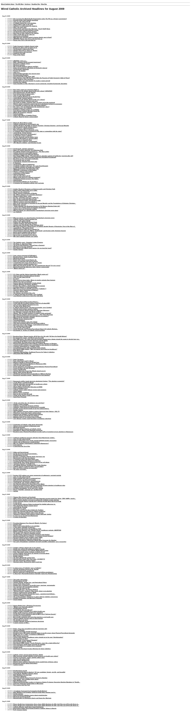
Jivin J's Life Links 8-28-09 (21, 95)
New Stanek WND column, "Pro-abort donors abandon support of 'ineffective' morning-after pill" (43, 156)
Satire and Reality (19, 630)
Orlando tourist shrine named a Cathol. (25, 309)
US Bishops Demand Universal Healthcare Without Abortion (32, 373)
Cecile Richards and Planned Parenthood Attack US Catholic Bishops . (35, 329)
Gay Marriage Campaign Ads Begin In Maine (27, 311)
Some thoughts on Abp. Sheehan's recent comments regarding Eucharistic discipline (40, 83)
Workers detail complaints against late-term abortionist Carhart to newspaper (37, 104)
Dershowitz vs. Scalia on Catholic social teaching (29, 330)
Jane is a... (16, 72)
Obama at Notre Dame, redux (22, 196)
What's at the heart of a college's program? (26, 177)
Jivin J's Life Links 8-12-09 (21, 477)
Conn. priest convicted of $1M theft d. (25, 255)
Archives (27, 4)
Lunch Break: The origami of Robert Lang (26, 482)
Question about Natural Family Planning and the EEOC (30, 340)
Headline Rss (36, 4)
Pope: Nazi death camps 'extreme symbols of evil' (29, 552)
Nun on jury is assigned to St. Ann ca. (25, 235)
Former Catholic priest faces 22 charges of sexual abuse (31, 553)
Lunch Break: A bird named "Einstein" (25, 640)
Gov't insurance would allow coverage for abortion (29, 644)
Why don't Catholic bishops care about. (25, 236)
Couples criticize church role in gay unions (27, 547)
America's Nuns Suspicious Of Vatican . (25, 290)
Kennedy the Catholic (20, 82)
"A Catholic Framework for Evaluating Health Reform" (30, 691)
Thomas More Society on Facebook (24, 497)
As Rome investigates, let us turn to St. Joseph (28, 488)
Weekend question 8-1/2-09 (21, 696)
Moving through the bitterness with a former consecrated (31, 267)
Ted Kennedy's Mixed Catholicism (24, 164)
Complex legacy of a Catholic (22, 108)
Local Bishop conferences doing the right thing (28, 296)
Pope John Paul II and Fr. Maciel (23, 361)
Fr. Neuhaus (17, 163)
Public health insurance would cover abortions (28, 612)
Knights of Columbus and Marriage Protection (27, 598)
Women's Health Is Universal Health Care (26, 362)
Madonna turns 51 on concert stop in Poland (27, 417)
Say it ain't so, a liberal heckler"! (23, 128)
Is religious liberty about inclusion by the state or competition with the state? (37, 131)
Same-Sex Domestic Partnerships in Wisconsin (28, 683)
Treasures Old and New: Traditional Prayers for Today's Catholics (34, 352)
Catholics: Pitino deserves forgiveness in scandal (29, 407)
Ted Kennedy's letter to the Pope (23, 49)
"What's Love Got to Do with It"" (23, 607)
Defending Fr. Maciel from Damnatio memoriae (27, 430)
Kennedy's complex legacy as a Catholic (26, 109)
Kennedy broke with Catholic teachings (25, 20)
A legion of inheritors (20, 517)
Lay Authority (17, 212)
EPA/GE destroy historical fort (22, 319)
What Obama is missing (20, 636)
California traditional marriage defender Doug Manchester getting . (34, 437)
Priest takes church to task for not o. (24, 233)
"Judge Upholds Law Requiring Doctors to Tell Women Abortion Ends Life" (36, 206)
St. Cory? (16, 278)
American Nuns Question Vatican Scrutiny (26, 276)
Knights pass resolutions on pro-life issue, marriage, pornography (34, 585)
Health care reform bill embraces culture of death (28, 549)
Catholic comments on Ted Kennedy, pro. (26, 124)
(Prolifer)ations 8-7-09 (20, 581)
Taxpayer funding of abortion (22, 595)
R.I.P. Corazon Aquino (20, 709)
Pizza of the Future (19, 54)
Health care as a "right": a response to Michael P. (29, 634)
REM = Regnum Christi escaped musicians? (27, 62)
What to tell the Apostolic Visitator (24, 317)
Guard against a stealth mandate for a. (25, 264)
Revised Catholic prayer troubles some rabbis (27, 537)
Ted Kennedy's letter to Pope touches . (25, 31)
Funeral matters (18, 114)
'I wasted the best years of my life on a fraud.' (27, 262)
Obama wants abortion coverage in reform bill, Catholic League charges (36, 500)
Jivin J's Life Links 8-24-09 (21, 220)
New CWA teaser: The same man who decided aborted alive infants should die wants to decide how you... (46, 339)
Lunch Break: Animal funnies (22, 132)
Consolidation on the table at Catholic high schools (29, 347)
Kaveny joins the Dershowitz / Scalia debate (27, 283)
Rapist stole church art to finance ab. (25, 260)
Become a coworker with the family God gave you (29, 456)
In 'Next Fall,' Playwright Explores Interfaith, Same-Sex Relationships (35, 573)
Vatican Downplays (19, 174)
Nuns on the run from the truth (22, 394)
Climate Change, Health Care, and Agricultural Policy (30, 582)
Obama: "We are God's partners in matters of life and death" (32, 313)
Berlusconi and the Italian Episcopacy (25, 663)
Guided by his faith (19, 53)
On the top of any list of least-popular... (25, 453)
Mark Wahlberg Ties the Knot (22, 675)
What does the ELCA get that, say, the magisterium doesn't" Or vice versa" (37, 265)
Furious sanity (17, 647)
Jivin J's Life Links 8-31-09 (21, 21)
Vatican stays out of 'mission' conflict (25, 209)
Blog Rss (44, 4)
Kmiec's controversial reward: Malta (24, 592)
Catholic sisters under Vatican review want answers (29, 389)
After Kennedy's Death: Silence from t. (25, 127)
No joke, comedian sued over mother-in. (26, 197)
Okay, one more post (19, 27)
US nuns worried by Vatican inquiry (24, 560)
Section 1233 (17, 524)
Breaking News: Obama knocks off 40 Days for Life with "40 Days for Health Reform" (40, 336)
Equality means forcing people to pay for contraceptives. (31, 408)
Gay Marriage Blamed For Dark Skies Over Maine (29, 484)
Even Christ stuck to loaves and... (24, 94)
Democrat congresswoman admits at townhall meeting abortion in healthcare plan (39, 485)
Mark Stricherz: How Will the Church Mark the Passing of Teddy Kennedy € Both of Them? (41, 78)
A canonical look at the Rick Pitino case (26, 459)
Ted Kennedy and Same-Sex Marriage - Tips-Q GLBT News (31, 28)
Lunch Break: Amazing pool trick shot (25, 161)
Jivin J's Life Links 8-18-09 (21, 365)
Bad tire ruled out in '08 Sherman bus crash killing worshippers (33, 572)
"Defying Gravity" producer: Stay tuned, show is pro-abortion (32, 591)
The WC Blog (19, 4)
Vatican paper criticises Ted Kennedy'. (25, 141)
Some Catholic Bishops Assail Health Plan (26, 96)
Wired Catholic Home (7, 4)
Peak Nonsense (18, 350)
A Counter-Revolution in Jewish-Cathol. (25, 138)
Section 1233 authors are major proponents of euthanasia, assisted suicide (37, 475)
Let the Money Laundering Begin (23, 382)
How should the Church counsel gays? (25, 505)
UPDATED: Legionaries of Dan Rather (25, 170)
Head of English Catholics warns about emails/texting (30, 695)
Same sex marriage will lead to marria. (25, 261)
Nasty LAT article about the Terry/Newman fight (28, 150)
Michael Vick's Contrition (21, 392)
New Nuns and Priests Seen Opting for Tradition (28, 510)
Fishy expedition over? (20, 388)
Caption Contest (18, 664)
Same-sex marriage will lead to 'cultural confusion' (29, 511)
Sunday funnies (18, 249)
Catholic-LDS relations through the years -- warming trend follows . (34, 594)
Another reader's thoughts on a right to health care (29, 611)
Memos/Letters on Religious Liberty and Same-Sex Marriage (32, 698)
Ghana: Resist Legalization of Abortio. (25, 193)
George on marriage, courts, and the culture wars (29, 657)
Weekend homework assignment (23, 570)
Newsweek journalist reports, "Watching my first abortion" (31, 375)
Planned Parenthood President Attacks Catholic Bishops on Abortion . (35, 343)
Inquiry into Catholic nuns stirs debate (25, 322)
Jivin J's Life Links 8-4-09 (21, 659)
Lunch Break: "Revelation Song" (23, 228)
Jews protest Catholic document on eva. (26, 304)
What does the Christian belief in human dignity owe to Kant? (32, 37)
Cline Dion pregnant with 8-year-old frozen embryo (29, 323)
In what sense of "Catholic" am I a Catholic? (27, 568)
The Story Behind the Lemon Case (24, 557)
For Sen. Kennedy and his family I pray (25, 137)
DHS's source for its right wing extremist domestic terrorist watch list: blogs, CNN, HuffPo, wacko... (44, 498)
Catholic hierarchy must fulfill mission (25, 153)
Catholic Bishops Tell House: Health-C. (25, 284)
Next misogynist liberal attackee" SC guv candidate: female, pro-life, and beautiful (39, 672)
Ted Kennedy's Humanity (21, 69)
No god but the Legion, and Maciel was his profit (28, 337)
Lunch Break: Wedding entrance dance (25, 673)
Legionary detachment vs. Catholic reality (26, 346)
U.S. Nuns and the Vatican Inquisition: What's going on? (30, 274)
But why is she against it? (21, 192)
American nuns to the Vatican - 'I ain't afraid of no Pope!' (30, 324)
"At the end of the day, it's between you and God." (29, 403)
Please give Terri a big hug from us (24, 40)
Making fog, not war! (19, 204)
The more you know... (20, 469)
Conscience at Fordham (20, 36)
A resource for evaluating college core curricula (28, 183)
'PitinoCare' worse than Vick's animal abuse (27, 413)
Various (15, 491)
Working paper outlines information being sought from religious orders (35, 662)
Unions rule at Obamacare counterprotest (26, 442)
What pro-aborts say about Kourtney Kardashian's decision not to (33, 218)
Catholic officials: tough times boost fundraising (28, 707)
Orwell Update (17, 599)
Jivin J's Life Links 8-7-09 (21, 588)
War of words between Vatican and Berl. (25, 66)
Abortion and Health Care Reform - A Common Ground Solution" (33, 536)
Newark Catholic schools (21, 554)
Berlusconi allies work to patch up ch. (25, 47)
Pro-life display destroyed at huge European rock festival (31, 534)
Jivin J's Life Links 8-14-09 (21, 439)
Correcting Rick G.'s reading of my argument (27, 646)
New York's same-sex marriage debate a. (26, 89)
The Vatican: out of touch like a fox (24, 293)
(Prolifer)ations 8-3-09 (20, 670)
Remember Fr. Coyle (19, 508)
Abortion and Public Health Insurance (25, 631)
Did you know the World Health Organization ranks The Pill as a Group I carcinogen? (40, 18)
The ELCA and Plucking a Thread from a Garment (28, 245)
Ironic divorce (17, 445)
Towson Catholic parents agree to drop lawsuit (28, 618)
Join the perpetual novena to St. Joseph (25, 569)
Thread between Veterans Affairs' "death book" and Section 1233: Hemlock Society (39, 230)
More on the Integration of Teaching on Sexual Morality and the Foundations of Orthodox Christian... (44, 203)
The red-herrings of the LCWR (22, 326)
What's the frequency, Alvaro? (22, 112)
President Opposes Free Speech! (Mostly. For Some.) (30, 523)
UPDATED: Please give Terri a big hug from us (27, 39)
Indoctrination (17, 180)
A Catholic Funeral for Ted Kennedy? (24, 134)
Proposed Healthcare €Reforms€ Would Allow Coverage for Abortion (34, 540)
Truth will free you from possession (24, 479)
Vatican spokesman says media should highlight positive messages (35, 440)
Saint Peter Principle (19, 397)
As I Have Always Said (20, 291)
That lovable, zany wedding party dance (25, 679)
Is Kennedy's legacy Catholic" (22, 135)
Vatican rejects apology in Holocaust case (26, 426)
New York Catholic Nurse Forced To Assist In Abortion (30, 678)
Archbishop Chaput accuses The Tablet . (26, 178)
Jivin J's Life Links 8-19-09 (21, 327)
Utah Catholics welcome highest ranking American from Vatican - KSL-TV (36, 411)
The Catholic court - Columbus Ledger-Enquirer (28, 242)
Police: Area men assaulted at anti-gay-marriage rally (30, 628)
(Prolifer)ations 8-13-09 (20, 455)
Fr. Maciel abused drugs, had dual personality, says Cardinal (32, 307)
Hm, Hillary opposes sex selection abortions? (27, 194)
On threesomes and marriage (22, 52)
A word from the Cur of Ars (21, 446)
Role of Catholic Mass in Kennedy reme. (26, 130)
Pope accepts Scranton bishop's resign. (26, 30)
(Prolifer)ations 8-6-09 (20, 608)
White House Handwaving (21, 660)
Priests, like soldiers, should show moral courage (29, 286)
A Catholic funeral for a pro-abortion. (24, 23)
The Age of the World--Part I (22, 306)
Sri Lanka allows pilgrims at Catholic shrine (27, 429)
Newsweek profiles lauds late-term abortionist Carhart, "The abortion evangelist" (38, 381)
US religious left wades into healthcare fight (27, 528)
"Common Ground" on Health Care (24, 463)
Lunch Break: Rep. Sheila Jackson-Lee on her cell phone (31, 462)
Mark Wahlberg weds (20, 680)
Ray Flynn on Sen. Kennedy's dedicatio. (25, 158)
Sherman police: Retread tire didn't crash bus (27, 562)
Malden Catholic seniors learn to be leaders (27, 531)
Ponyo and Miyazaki (19, 369)
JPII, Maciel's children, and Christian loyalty (27, 142)
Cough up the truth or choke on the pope (26, 395)
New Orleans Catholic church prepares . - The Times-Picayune (33, 314)
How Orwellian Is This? (20, 638)
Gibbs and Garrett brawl (20, 452)
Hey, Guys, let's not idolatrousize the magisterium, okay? (31, 106)
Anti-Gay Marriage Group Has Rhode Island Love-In (29, 371)
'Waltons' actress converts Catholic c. (25, 202)
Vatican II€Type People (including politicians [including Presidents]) (34, 157)
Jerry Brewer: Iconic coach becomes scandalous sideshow (32, 418)
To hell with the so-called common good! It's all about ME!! (31, 303)
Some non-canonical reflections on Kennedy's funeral (30, 68)
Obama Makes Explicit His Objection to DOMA (27, 387)
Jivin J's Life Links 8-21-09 (21, 277)
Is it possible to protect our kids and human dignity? (29, 105)
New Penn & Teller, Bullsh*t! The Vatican (26, 33)
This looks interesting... (20, 579)
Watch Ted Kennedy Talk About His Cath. (26, 168)
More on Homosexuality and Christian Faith (27, 200)
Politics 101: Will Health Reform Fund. (25, 222)
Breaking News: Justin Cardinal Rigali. (25, 257)
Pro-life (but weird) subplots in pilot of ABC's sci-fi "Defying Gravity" (34, 614)
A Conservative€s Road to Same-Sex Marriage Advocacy (31, 310)
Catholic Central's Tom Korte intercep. (25, 223)
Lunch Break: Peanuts (20, 507)
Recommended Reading (20, 75)
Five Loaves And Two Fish (21, 685)
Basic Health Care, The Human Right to (25, 589)
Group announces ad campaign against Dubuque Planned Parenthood (35, 366)
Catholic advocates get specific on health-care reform (30, 384)
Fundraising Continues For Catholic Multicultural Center (30, 550)
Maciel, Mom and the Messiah (22, 372)
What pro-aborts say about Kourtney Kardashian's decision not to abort (35, 210)
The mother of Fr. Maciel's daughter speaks (27, 533)
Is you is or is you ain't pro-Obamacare (25, 515)
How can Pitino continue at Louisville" (25, 468)
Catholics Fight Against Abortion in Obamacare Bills (29, 363)
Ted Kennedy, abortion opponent (23, 148)
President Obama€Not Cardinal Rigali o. (25, 301)
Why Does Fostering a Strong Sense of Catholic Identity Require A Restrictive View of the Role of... (44, 226)
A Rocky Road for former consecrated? (25, 116)
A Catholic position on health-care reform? (26, 167)
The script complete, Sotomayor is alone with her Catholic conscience (35, 596)
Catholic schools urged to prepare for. (25, 219)
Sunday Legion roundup (20, 404)
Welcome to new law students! (22, 246)
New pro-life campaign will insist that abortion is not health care (33, 617)
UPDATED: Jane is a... (20, 60)
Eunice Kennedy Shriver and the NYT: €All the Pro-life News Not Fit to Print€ (37, 501)
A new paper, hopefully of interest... (24, 527)
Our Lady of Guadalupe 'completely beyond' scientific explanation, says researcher (39, 541)
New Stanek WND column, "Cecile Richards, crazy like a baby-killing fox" (36, 643)
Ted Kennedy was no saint (21, 160)
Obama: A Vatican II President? (23, 171)
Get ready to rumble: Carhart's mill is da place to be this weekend (34, 102)
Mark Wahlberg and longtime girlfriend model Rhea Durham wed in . (34, 692)
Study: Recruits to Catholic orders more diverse (28, 513)
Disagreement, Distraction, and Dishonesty (26, 481)
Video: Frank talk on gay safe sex (24, 34)
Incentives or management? (22, 615)
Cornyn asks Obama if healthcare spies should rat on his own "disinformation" (38, 637)
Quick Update (17, 391)
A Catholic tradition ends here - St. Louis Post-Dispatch (30, 166)
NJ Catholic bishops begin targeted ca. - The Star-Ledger (31, 151)
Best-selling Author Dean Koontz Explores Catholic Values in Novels (34, 708)
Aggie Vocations (18, 359)
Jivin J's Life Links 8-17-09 (21, 385)
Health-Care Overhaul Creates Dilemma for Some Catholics (32, 648)
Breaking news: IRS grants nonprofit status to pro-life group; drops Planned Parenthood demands (44, 633)
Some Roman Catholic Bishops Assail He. (26, 111)
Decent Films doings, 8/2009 (22, 641)
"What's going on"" (19, 268)
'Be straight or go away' (20, 620)
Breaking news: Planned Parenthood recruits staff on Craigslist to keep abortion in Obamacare (43, 431)
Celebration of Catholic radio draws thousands (28, 424)
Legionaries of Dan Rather (21, 173)
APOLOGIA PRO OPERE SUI (22, 353)
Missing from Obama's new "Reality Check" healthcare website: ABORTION (37, 530)
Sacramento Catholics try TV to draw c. (25, 181)
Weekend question (19, 65)
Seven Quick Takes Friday (21, 584)
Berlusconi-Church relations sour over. (25, 101)
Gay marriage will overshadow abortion (25, 586)
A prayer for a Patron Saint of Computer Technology (29, 207)
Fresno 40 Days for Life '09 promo (24, 368)
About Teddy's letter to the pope (23, 24)
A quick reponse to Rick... (21, 622)
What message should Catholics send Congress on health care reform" (35, 656)
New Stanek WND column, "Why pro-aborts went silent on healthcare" (35, 349)
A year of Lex (17, 503)
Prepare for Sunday (19, 70)
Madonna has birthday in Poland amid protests (28, 414)
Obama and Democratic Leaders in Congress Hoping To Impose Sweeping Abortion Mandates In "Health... (46, 682)
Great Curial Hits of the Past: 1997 (24, 76)
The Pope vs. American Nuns (22, 244)
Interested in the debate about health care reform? (29, 99)
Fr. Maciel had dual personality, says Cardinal (27, 294)
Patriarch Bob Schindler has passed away (26, 73)
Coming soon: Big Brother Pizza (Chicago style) (28, 225)
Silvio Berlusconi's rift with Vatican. (24, 92)
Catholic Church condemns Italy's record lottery (28, 466)
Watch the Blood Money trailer (22, 122)
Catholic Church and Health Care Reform (26, 415)
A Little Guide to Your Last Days (23, 79)
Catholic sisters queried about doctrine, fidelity (28, 654)
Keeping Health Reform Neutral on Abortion (26, 461)
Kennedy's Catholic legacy (21, 63)
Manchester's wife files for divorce (24, 458)
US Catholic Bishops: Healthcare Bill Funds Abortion (29, 465)
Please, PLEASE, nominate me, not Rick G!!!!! (27, 489)
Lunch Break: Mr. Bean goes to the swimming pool (29, 342)
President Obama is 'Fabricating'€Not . (25, 287)
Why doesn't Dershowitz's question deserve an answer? (31, 316)
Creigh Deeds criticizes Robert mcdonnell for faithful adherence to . (34, 504)
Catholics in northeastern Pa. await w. (25, 26)
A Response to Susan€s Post (22, 140)
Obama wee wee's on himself (22, 281)
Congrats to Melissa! (19, 676)
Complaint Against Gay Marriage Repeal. (26, 154)
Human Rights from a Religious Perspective (27, 605)
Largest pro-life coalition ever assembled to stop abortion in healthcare (35, 345)
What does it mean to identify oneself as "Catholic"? (29, 288)
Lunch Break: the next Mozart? (22, 610)
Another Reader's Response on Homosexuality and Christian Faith (34, 189)
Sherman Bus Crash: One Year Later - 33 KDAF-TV (29, 559)
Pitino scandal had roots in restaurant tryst (26, 478)
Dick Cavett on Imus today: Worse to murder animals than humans (34, 280)
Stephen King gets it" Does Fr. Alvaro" (25, 50)
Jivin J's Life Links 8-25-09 (21, 176)
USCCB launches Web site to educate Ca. (26, 229)
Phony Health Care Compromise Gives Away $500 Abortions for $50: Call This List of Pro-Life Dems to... (46, 704)
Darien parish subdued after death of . (25, 232)
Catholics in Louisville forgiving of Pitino (26, 405)
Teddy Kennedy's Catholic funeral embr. (25, 46)
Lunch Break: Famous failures (22, 98)
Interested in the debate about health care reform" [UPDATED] (32, 91)
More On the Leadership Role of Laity (25, 199)
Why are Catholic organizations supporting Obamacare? (31, 443)
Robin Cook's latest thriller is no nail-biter (26, 526)
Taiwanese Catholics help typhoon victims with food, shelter (32, 514)
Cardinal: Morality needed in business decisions (28, 621)
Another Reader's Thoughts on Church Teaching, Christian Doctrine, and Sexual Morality (41, 125)
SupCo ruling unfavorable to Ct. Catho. (25, 190)
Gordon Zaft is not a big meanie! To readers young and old (31, 80)
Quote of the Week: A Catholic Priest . (25, 115)
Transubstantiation (19, 320)
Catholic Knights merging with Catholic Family (27, 487)
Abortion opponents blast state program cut (27, 538)
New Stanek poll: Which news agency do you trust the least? (32, 248)
